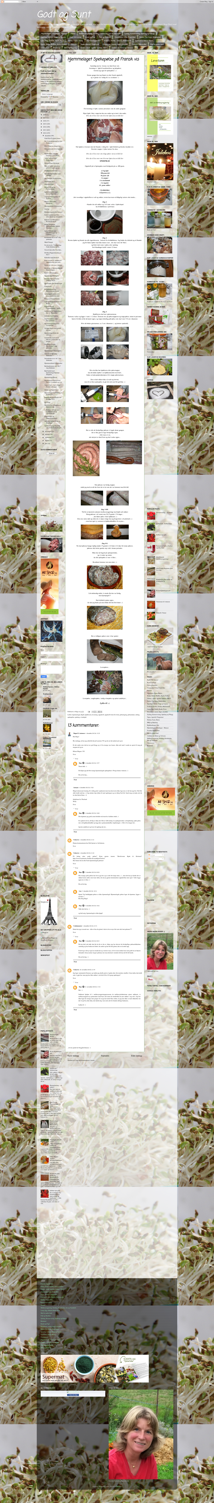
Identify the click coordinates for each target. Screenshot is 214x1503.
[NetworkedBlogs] (73, 1392)
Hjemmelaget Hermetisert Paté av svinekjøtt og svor (53, 381)
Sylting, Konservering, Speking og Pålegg (139, 34)
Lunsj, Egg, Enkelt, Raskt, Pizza (52, 41)
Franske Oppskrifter (139, 44)
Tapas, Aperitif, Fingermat (89, 44)
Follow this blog (73, 1395)
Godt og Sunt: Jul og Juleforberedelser (48, 72)
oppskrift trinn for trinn (112, 715)
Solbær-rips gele (55, 1190)
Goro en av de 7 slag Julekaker (50, 354)
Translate (55, 97)
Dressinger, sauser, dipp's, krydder (115, 44)
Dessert (74, 44)
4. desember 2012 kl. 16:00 (92, 813)
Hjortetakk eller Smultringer (53, 283)
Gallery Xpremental (49, 737)
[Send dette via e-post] (93, 712)
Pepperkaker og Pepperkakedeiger (50, 417)
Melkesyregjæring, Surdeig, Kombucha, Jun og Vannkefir (99, 34)
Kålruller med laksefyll (51, 258)
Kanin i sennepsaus (50, 273)
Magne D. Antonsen (79, 733)
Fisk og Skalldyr (105, 37)
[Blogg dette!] (95, 712)
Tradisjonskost (48, 694)
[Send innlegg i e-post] (88, 712)
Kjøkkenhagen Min (93, 41)
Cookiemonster (77, 926)
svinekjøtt (83, 717)
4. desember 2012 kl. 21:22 (87, 853)
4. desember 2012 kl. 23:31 (90, 926)
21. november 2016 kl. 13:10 (92, 987)
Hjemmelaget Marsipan (51, 163)
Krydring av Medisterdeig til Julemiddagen (53, 269)
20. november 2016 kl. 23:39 (87, 969)
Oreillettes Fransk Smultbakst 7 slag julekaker (50, 346)
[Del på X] (97, 712)
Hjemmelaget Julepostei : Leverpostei (52, 324)
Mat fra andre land (157, 44)
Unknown (76, 840)
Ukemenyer (45, 48)
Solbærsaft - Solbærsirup (53, 1069)
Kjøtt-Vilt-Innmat (75, 37)
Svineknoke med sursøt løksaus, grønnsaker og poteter (52, 339)
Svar (74, 754)
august (47, 440)
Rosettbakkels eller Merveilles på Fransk (51, 290)
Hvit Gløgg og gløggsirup (52, 146)
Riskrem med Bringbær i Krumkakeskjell (52, 220)
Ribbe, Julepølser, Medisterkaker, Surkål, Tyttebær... (52, 226)
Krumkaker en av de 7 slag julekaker (52, 238)
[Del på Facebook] (99, 712)
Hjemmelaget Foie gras (51, 276)
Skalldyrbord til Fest (50, 171)
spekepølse (71, 717)
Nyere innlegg (73, 1055)
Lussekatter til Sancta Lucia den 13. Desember (52, 312)
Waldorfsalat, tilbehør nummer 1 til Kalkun (51, 154)
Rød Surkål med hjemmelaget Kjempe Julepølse (51, 372)
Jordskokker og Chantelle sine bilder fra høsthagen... (53, 427)
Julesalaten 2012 (49, 181)
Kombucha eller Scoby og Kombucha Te (55, 1175)
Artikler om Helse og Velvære (122, 48)
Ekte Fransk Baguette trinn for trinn (55, 1104)
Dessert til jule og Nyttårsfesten (49, 188)
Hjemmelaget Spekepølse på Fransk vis (53, 393)
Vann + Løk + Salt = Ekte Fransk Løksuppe (52, 386)
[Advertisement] (50, 787)
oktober (47, 434)
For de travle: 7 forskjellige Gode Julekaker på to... (52, 246)
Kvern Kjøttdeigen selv (55, 1052)
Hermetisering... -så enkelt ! (56, 1086)
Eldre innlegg (136, 1055)
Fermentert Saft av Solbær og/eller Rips (164, 547)
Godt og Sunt (63, 15)
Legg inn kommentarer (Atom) (85, 1060)
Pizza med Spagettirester (52, 299)
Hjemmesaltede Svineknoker (53, 363)
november (48, 431)
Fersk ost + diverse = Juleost (53, 265)
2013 (45, 130)
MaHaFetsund (47, 723)
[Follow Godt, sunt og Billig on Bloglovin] (49, 925)
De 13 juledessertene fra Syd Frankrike (53, 142)
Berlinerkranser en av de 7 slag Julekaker (52, 367)
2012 (45, 133)
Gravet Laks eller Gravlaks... (53, 250)
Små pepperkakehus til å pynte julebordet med (52, 295)
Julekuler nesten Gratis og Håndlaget (52, 422)
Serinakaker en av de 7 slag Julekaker (52, 359)
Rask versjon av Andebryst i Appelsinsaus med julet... (53, 261)
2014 (45, 127)
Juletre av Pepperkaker (51, 390)
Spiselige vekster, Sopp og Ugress (53, 37)
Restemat (56, 48)
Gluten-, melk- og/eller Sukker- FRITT (94, 48)
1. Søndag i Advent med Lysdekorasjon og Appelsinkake (51, 411)
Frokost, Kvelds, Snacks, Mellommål (117, 41)
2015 (45, 124)
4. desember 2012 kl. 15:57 (92, 763)
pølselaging (123, 715)
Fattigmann (48, 286)
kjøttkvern (88, 715)
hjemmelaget (76, 715)
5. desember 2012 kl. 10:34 (89, 891)
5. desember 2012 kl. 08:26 (92, 872)
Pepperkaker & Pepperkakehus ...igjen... (52, 307)
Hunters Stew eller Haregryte (50, 202)
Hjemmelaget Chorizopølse (52, 351)
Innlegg (152, 855)
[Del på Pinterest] (101, 712)
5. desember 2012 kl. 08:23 (92, 941)
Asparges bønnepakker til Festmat (52, 197)
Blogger (118, 1486)
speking (77, 717)
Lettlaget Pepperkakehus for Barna (53, 302)
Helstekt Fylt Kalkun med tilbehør (52, 174)
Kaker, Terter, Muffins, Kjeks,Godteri (54, 44)
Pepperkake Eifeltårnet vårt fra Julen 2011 (52, 398)
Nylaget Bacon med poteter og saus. (52, 329)
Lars (80, 891)
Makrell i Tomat (161, 613)
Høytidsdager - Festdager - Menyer (54, 34)
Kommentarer (154, 859)
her (122, 115)
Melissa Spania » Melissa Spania (51, 688)
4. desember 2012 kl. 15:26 (86, 787)
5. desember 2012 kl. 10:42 (92, 905)
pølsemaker (131, 715)
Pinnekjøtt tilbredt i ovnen (56, 1141)
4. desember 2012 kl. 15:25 (92, 733)
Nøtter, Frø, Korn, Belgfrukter (150, 37)
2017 (45, 118)
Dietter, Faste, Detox (75, 41)
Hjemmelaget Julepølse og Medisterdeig (52, 406)
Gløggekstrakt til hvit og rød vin (53, 150)
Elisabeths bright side (50, 708)
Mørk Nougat (48, 242)
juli (46, 443)
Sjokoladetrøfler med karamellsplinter (51, 193)
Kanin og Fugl (90, 37)
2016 (45, 121)
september (48, 437)
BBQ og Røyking (70, 48)
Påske (73, 34)
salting (137, 715)
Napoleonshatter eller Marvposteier (51, 320)
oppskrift (101, 715)
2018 (45, 115)
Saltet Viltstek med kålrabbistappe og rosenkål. (50, 232)
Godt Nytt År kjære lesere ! (52, 138)
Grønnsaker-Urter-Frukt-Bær (125, 37)
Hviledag (47, 402)
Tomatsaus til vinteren (163, 602)
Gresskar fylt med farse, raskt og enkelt (51, 279)
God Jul (46, 209)
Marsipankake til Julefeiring (53, 206)
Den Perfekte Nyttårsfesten (52, 178)
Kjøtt (82, 715)
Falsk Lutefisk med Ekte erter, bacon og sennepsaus (53, 216)
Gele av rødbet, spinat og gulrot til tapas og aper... (52, 167)
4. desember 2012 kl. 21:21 (87, 840)
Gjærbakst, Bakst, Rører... (144, 41)
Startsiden (105, 1055)
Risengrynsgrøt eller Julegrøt (53, 212)
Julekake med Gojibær (51, 316)
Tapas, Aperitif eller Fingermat (50, 159)
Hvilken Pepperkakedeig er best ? (52, 254)
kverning (95, 715)
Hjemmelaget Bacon (50, 377)
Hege (80, 763)
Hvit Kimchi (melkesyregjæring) (162, 558)
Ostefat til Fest (49, 184)
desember (48, 136)
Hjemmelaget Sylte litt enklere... (51, 334)
